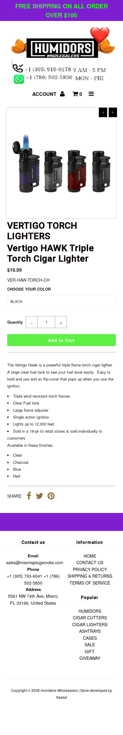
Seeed (61, 697)
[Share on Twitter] (39, 496)
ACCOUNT (45, 93)
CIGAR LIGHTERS (89, 624)
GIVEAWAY (89, 658)
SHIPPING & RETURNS (89, 576)
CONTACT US (89, 562)
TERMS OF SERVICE (90, 583)
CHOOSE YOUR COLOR (29, 289)
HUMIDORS (90, 611)
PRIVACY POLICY (90, 569)
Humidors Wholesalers (59, 690)
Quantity (15, 322)
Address (33, 589)
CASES (90, 638)
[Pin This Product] (51, 496)
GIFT (90, 651)
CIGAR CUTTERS (90, 618)
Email (33, 556)
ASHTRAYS (90, 631)
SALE (89, 645)
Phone (33, 569)
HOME (90, 556)
